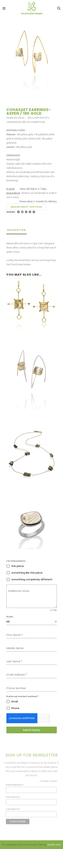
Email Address (14, 784)
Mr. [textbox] (8, 621)
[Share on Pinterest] (34, 212)
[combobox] (31, 621)
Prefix (9, 616)
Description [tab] (16, 230)
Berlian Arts (54, 844)
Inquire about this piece (26, 206)
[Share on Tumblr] (30, 212)
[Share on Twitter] (22, 212)
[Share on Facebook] (18, 212)
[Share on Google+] (26, 212)
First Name (13, 797)
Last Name (12, 809)
